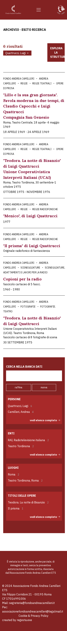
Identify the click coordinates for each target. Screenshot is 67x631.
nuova (44, 387)
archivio (11, 30)
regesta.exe (24, 620)
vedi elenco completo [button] (43, 420)
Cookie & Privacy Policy (33, 615)
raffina (18, 387)
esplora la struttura (57, 52)
